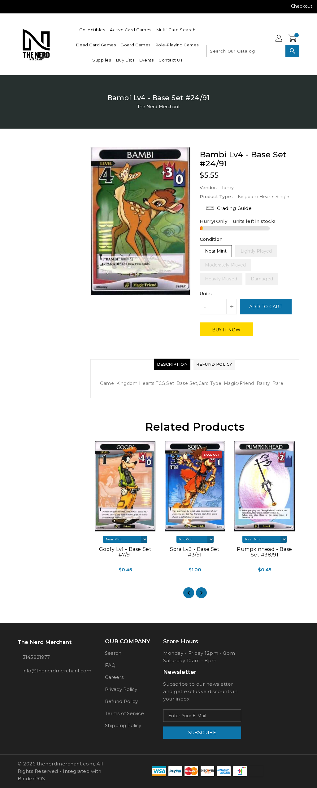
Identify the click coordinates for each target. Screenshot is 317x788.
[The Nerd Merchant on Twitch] (54, 6)
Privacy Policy (121, 689)
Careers (114, 677)
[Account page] (279, 38)
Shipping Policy (123, 725)
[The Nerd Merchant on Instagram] (20, 6)
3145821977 (36, 657)
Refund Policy (121, 701)
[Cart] (293, 38)
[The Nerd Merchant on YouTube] (32, 6)
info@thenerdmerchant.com (50, 671)
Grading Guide (234, 208)
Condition (211, 239)
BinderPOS (31, 779)
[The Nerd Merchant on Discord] (43, 6)
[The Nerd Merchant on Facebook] (9, 6)
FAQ (110, 665)
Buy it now (226, 330)
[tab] (172, 364)
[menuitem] (92, 29)
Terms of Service (124, 713)
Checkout (301, 6)
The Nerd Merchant (158, 106)
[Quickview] (96, 572)
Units (206, 294)
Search (113, 653)
